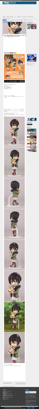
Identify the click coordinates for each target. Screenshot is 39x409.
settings (24, 408)
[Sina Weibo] (16, 53)
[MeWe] (12, 53)
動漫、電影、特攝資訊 (30, 16)
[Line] (13, 53)
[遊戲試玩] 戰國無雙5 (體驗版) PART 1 (8, 383)
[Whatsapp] (7, 53)
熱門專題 (8, 16)
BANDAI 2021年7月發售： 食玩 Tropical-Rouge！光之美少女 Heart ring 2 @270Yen (20, 383)
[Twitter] (6, 53)
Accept (29, 407)
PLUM (10, 37)
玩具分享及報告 (24, 16)
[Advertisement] (19, 10)
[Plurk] (9, 53)
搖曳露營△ (12, 37)
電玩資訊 (4, 18)
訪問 (15, 16)
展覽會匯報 (11, 16)
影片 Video (8, 18)
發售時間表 (4, 16)
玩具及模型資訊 (19, 16)
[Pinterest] (10, 53)
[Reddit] (15, 53)
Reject (33, 407)
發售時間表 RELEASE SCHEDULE (7, 391)
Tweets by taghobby (29, 125)
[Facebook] (4, 53)
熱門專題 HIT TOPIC (5, 392)
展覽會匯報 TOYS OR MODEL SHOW (7, 393)
